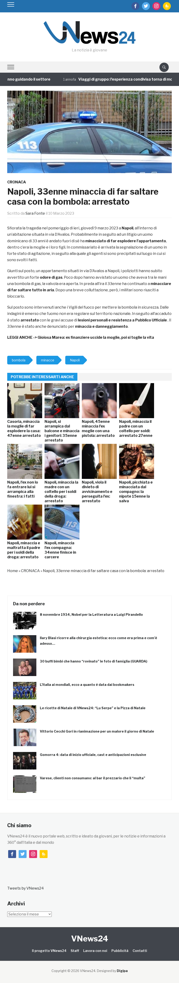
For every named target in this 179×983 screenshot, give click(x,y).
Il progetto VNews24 (49, 951)
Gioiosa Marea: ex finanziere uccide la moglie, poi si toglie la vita (96, 337)
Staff (75, 951)
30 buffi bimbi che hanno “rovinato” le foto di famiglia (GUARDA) (93, 661)
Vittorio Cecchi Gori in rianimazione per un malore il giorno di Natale (97, 731)
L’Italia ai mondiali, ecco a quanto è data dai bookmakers (87, 685)
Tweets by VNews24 (25, 888)
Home (12, 571)
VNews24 (89, 938)
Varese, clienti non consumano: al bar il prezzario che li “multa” (92, 778)
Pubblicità (119, 951)
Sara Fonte (35, 213)
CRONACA (16, 182)
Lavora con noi (95, 951)
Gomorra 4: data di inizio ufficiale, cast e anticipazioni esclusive (93, 755)
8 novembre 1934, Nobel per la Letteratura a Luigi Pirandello (91, 614)
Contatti (140, 951)
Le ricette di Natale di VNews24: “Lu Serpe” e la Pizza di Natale (92, 708)
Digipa (122, 971)
